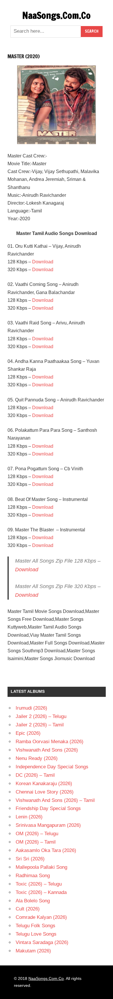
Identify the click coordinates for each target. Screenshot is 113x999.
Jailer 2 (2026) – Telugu (41, 716)
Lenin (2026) (29, 817)
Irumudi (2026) (31, 708)
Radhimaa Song (33, 875)
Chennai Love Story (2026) (45, 792)
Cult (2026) (28, 909)
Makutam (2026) (33, 951)
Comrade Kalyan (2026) (41, 917)
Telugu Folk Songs (35, 925)
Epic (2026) (28, 733)
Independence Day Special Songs (52, 767)
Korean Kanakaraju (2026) (44, 783)
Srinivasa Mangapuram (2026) (48, 825)
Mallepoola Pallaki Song (41, 867)
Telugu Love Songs (36, 934)
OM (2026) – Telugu (37, 833)
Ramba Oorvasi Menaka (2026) (49, 741)
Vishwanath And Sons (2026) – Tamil (55, 800)
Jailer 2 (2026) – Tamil (40, 725)
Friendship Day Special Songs (48, 808)
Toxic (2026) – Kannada (41, 892)
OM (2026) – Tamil (36, 842)
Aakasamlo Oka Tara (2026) (46, 850)
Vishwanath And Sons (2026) (47, 750)
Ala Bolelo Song (33, 900)
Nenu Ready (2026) (37, 758)
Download (42, 261)
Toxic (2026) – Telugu (39, 884)
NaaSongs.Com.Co (56, 15)
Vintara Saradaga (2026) (42, 942)
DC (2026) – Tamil (35, 775)
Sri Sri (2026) (30, 859)
